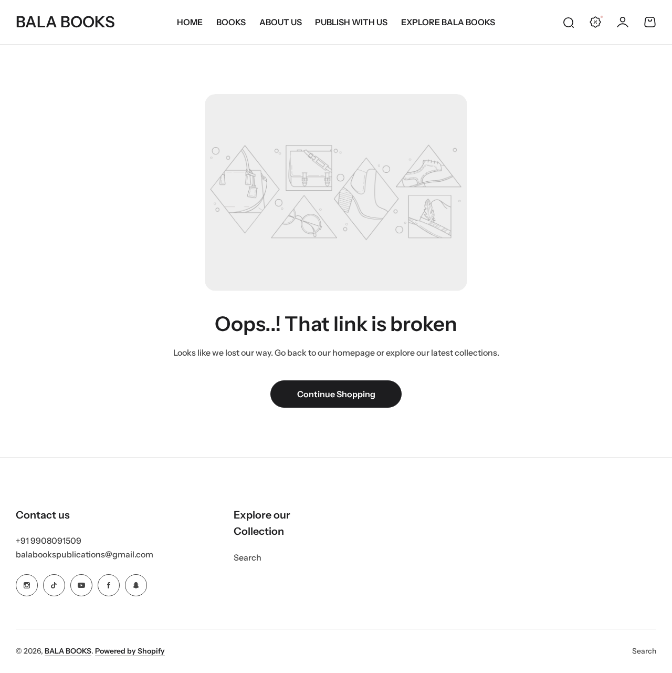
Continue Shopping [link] (336, 394)
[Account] (622, 22)
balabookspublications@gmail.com (84, 554)
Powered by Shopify (130, 651)
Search (247, 557)
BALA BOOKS (68, 651)
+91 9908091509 (48, 540)
